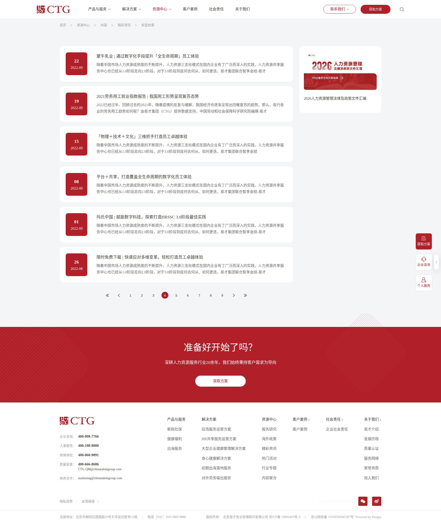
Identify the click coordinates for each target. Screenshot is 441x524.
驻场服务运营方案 (216, 429)
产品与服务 (97, 9)
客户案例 (190, 9)
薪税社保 (174, 429)
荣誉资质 (371, 468)
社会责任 (216, 9)
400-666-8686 (88, 464)
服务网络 (371, 458)
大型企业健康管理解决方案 (224, 448)
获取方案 (375, 9)
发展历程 (371, 439)
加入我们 (371, 478)
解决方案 (129, 9)
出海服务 (174, 448)
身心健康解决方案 (216, 458)
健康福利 (174, 439)
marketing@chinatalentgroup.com (100, 478)
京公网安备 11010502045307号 (332, 517)
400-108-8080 (88, 446)
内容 (104, 25)
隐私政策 (66, 501)
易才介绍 (371, 429)
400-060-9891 (88, 455)
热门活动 (269, 458)
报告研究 (269, 429)
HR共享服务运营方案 (219, 439)
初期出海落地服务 (216, 468)
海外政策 (269, 439)
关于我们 (242, 9)
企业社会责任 (337, 429)
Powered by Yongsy (368, 517)
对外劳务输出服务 (216, 478)
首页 (63, 25)
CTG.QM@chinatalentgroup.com (100, 469)
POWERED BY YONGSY (336, 501)
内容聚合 (269, 478)
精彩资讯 (124, 25)
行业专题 (269, 468)
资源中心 (160, 9)
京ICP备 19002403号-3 (284, 517)
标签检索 (147, 25)
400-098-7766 (88, 436)
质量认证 (371, 448)
